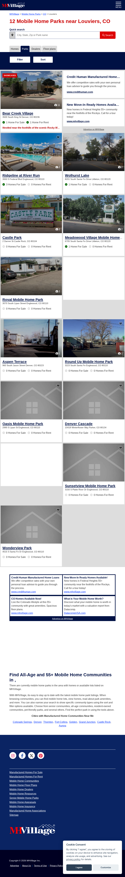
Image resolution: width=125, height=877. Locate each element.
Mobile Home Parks (31, 14)
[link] (17, 113)
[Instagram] (12, 755)
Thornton (48, 722)
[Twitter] (31, 755)
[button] (12, 35)
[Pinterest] (40, 755)
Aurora (62, 725)
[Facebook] (22, 755)
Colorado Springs (22, 722)
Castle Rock (104, 722)
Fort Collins (61, 722)
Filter (20, 59)
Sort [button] (43, 59)
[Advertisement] (93, 278)
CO (44, 14)
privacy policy (73, 859)
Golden (73, 722)
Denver (37, 722)
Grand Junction (87, 722)
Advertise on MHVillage (93, 129)
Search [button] (109, 35)
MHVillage (14, 14)
